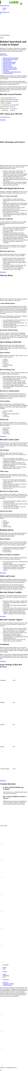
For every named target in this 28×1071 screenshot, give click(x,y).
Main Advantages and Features (10, 58)
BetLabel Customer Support (10, 69)
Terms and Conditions (8, 983)
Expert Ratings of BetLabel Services (12, 72)
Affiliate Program (7, 985)
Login (7, 5)
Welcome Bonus (7, 60)
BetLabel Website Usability (10, 67)
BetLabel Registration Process (10, 59)
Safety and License (7, 66)
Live (4, 977)
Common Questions (8, 73)
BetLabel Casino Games (9, 63)
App (4, 9)
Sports (4, 974)
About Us (5, 982)
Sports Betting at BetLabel (9, 62)
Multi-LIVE (6, 975)
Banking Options (7, 65)
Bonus (4, 8)
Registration (3, 5)
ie (0, 13)
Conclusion (6, 70)
